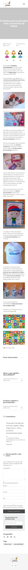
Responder (9, 444)
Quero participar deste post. (10, 483)
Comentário (6, 468)
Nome (5, 486)
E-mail (5, 492)
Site (4, 498)
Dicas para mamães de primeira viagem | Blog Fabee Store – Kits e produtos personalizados (15, 428)
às (6, 436)
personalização (18, 544)
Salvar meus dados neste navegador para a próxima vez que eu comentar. (13, 506)
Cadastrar (14, 527)
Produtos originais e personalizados (10, 401)
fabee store (7, 544)
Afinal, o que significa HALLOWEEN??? (11, 374)
